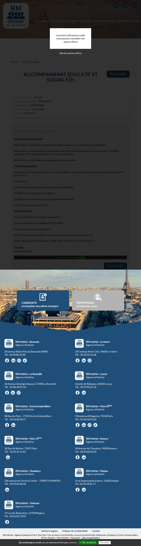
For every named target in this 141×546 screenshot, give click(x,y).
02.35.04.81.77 (88, 483)
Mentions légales (49, 531)
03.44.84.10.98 (17, 354)
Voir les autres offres (70, 53)
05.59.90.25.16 (88, 386)
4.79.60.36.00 (18, 483)
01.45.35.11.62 (18, 451)
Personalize (104, 543)
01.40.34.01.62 (88, 419)
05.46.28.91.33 (18, 386)
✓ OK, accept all (88, 542)
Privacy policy (118, 542)
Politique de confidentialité (75, 531)
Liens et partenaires (91, 538)
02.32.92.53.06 (88, 354)
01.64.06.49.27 (18, 419)
